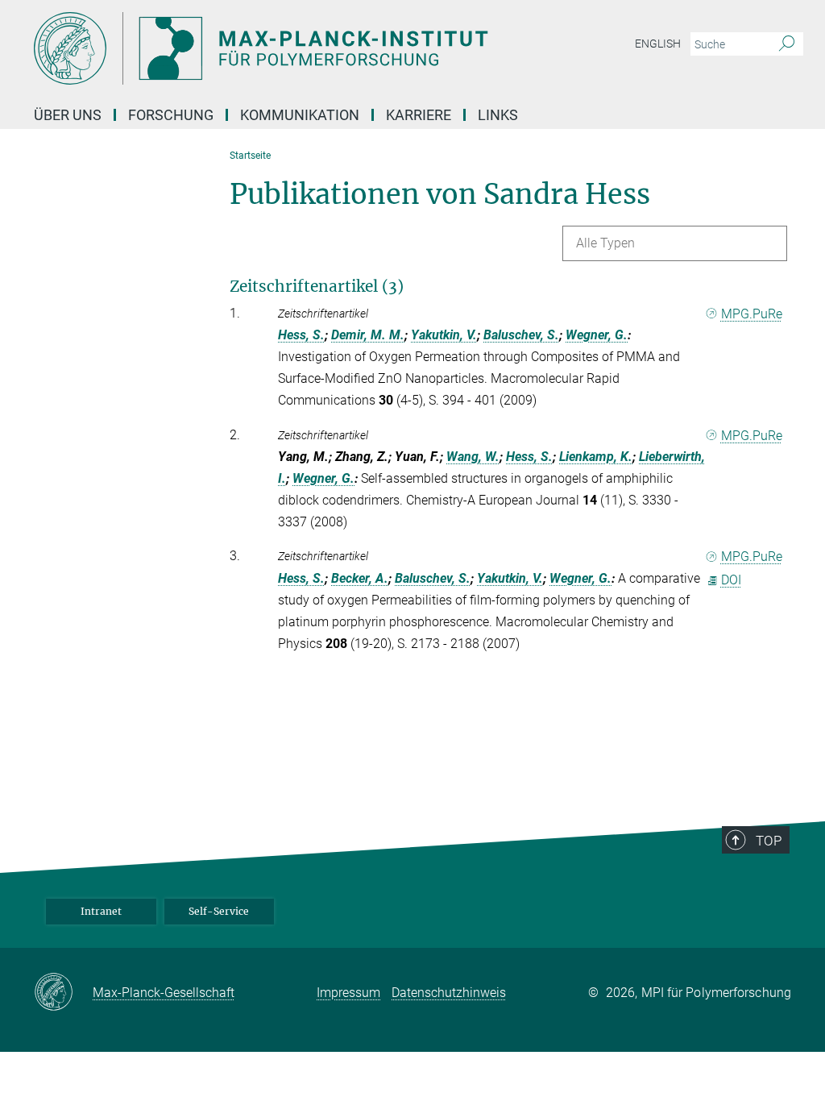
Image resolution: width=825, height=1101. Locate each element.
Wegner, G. (597, 335)
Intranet (101, 911)
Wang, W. (473, 456)
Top (768, 841)
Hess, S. (301, 335)
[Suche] (786, 44)
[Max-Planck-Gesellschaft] (63, 993)
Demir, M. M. (367, 335)
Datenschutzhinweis (449, 992)
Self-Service (219, 911)
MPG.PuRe (751, 314)
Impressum (348, 992)
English (658, 43)
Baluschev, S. (521, 335)
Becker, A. (359, 578)
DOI (731, 580)
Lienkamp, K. (595, 456)
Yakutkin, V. (444, 335)
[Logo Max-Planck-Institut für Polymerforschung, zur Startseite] (336, 48)
